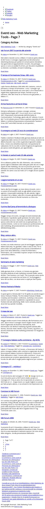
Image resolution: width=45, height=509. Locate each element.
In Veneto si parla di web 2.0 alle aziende (17, 155)
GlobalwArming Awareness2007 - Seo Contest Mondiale (18, 486)
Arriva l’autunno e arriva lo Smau (14, 104)
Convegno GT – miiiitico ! (11, 366)
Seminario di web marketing (12, 262)
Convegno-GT (7, 372)
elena (5, 54)
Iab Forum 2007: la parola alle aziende (16, 50)
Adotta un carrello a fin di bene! (30, 499)
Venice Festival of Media (10, 286)
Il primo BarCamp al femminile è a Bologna (18, 206)
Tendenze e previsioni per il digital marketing (11, 455)
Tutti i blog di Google (18, 485)
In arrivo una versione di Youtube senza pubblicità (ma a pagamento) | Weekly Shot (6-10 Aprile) (22, 496)
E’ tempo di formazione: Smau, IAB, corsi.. (17, 75)
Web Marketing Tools (8, 47)
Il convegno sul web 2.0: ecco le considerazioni (19, 130)
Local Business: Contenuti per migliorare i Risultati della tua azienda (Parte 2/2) (12, 478)
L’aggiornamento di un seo (12, 180)
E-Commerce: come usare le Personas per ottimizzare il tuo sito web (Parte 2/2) (11, 460)
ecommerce (37, 346)
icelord (5, 344)
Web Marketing (9, 346)
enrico (5, 371)
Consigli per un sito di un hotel (12, 483)
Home (7, 22)
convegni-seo (27, 346)
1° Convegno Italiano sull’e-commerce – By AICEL (20, 340)
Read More (4, 71)
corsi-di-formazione (7, 317)
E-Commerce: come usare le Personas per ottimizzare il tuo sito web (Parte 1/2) (11, 466)
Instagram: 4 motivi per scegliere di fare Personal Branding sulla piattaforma (11, 472)
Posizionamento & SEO (9, 81)
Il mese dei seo (7, 311)
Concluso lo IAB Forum (10, 391)
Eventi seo (33, 54)
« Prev (7, 444)
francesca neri (8, 108)
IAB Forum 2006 (7, 418)
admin (5, 395)
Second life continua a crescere (17, 489)
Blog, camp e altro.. (8, 235)
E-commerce (33, 344)
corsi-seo (18, 317)
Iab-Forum (17, 83)
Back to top (18, 507)
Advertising (30, 290)
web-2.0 (24, 83)
